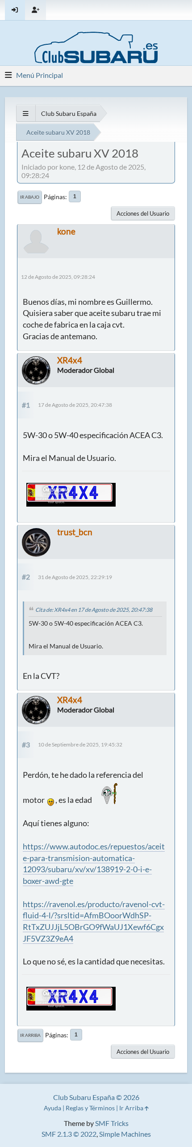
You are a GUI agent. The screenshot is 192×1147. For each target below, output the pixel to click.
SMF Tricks (112, 1123)
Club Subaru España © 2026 (96, 1097)
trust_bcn (74, 532)
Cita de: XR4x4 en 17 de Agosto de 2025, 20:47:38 (93, 609)
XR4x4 (69, 360)
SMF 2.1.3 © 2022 (69, 1134)
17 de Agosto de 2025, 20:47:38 (75, 405)
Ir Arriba (30, 1035)
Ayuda (52, 1108)
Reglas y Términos (90, 1108)
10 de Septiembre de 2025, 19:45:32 (80, 744)
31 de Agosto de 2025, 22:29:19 (75, 577)
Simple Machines (125, 1134)
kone (66, 231)
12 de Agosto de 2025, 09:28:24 (58, 277)
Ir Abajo (29, 197)
